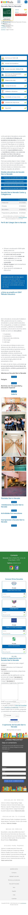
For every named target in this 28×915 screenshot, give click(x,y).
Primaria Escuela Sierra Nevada (14, 181)
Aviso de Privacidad (20, 705)
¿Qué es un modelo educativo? (8, 848)
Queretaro (23, 819)
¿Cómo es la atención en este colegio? (12, 663)
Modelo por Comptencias (13, 850)
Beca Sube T (21, 832)
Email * (3, 771)
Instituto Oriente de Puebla (13, 805)
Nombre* (3, 703)
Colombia (14, 898)
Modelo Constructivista (12, 852)
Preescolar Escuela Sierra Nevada (14, 178)
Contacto (14, 872)
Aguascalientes (5, 821)
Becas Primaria (5, 840)
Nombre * (4, 767)
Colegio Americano (16, 807)
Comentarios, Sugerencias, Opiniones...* (12, 683)
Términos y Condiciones (11, 707)
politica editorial (23, 217)
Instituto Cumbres (5, 803)
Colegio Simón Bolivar (18, 809)
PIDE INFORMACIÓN (21, 14)
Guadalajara (17, 819)
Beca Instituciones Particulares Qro (10, 834)
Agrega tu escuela (14, 876)
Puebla (12, 819)
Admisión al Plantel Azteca (12, 856)
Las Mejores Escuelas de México (9, 4)
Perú (14, 887)
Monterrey (7, 819)
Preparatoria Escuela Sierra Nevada (14, 188)
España (14, 891)
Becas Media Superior (10, 838)
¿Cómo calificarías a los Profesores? (12, 667)
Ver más (14, 377)
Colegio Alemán (9, 809)
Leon (21, 821)
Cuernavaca (12, 821)
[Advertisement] (14, 41)
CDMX (2, 819)
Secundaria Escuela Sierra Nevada (14, 185)
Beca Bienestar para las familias (13, 836)
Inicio (2, 4)
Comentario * (5, 751)
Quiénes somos (14, 869)
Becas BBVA (15, 832)
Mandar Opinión (14, 719)
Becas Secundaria (20, 838)
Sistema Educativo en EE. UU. (18, 858)
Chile (14, 895)
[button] (18, 1)
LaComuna (23, 903)
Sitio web (4, 775)
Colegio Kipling (14, 803)
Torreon (18, 821)
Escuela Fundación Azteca (7, 810)
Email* (7, 701)
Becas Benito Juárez (6, 832)
